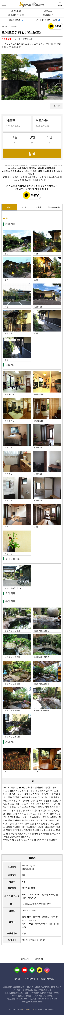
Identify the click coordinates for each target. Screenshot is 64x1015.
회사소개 (25, 959)
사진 (9, 207)
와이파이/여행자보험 (46, 19)
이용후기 (39, 207)
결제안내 (39, 959)
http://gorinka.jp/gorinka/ (33, 940)
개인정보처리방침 (47, 978)
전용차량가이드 (16, 15)
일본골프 (48, 10)
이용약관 (16, 978)
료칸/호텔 (16, 10)
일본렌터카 (48, 15)
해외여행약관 (30, 978)
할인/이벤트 (15, 19)
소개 (24, 207)
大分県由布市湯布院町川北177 (36, 904)
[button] (60, 76)
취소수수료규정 (55, 207)
